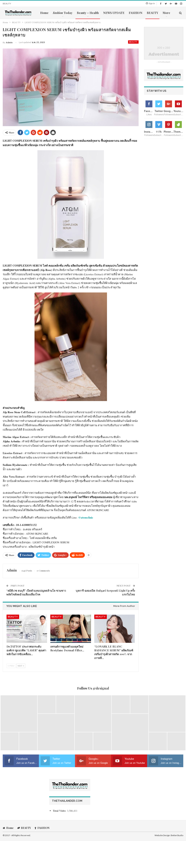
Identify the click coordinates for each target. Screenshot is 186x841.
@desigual (101, 688)
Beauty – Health (88, 13)
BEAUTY (7, 3)
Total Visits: (60, 811)
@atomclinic (85, 517)
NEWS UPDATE (113, 13)
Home (44, 13)
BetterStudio (177, 835)
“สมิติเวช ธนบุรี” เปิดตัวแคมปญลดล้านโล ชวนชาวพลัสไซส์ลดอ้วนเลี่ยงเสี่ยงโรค (36, 592)
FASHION (135, 13)
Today (62, 13)
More (166, 13)
